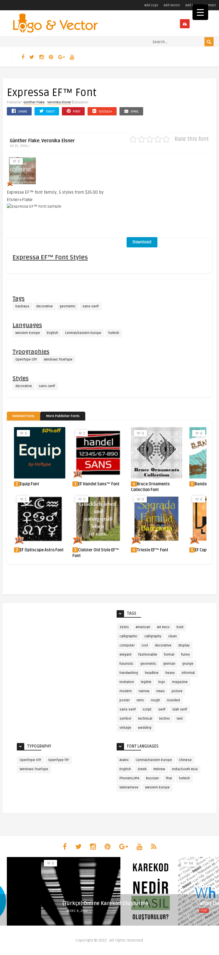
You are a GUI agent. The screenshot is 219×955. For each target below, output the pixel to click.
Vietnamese (128, 787)
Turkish (113, 333)
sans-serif (90, 306)
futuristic (126, 664)
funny (185, 654)
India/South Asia (185, 769)
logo (161, 682)
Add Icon (191, 5)
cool (144, 645)
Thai (169, 778)
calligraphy (152, 636)
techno (164, 718)
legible (146, 682)
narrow (144, 691)
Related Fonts (24, 416)
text (180, 718)
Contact (210, 5)
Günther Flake (34, 102)
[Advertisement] (169, 196)
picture (177, 691)
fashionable (147, 654)
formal (169, 654)
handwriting (128, 673)
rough (155, 700)
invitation (126, 682)
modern (125, 691)
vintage (125, 728)
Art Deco (163, 627)
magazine (180, 682)
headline (152, 673)
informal (188, 673)
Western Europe (27, 333)
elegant (125, 654)
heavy (170, 673)
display (184, 645)
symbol (125, 718)
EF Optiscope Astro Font (42, 550)
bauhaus (22, 306)
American (143, 627)
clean (172, 636)
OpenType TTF (58, 760)
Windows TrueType (58, 359)
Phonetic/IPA (129, 778)
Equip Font (29, 484)
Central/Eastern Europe (83, 333)
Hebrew (159, 769)
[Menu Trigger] (200, 12)
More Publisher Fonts (63, 416)
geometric (68, 306)
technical (145, 718)
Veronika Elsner (59, 102)
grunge (187, 664)
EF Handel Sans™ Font (98, 484)
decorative (44, 306)
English (52, 333)
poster (124, 700)
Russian (152, 778)
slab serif (179, 709)
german (169, 664)
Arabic (124, 760)
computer (127, 645)
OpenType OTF (26, 359)
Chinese (185, 760)
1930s (124, 627)
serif (161, 709)
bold (180, 627)
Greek (142, 769)
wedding (144, 728)
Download (142, 242)
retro (140, 700)
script (147, 709)
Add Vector (172, 5)
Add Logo (151, 5)
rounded (173, 700)
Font (204, 910)
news (160, 691)
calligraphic (128, 636)
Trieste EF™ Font (152, 550)
